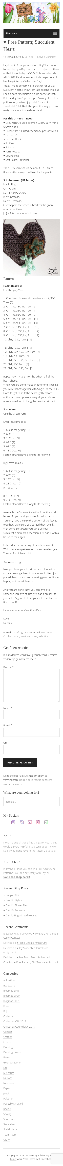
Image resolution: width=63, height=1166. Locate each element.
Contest (7, 1031)
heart (23, 636)
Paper (6, 1088)
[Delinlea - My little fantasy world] (31, 20)
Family (13, 1158)
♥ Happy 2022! (11, 895)
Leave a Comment (46, 56)
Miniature (8, 1072)
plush (6, 1093)
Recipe (7, 1109)
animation (9, 980)
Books (6, 1006)
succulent (32, 636)
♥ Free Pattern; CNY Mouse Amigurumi (36, 962)
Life (5, 1067)
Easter (6, 1057)
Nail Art (7, 1078)
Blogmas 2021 (11, 1001)
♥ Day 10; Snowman (14, 910)
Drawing (8, 1047)
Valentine (43, 636)
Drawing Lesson (12, 1052)
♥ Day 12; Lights (12, 900)
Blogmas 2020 (11, 995)
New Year (8, 1083)
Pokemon (8, 1098)
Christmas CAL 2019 (14, 1021)
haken (16, 636)
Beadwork (9, 985)
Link (29, 553)
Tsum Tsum (9, 1134)
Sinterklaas (9, 1124)
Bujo (5, 1011)
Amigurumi (46, 632)
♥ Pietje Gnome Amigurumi (32, 942)
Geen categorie (11, 1062)
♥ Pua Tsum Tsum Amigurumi (33, 957)
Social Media (10, 1129)
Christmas (9, 1016)
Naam (7, 708)
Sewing (7, 1114)
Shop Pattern (10, 1119)
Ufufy (6, 1139)
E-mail (7, 725)
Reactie (8, 667)
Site (5, 743)
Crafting (18, 632)
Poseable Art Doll (13, 1103)
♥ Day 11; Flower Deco (16, 905)
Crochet (28, 632)
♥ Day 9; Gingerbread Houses (20, 915)
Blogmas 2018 (11, 990)
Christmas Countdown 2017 (19, 1026)
